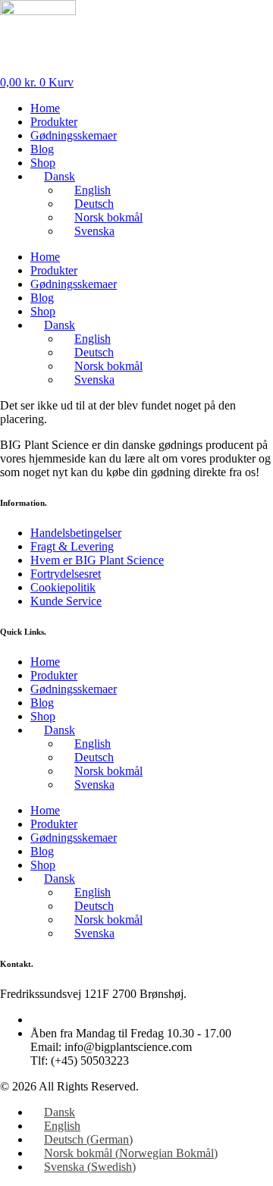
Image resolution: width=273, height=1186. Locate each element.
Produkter (53, 121)
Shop (42, 162)
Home (45, 108)
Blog (42, 149)
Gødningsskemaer (73, 135)
